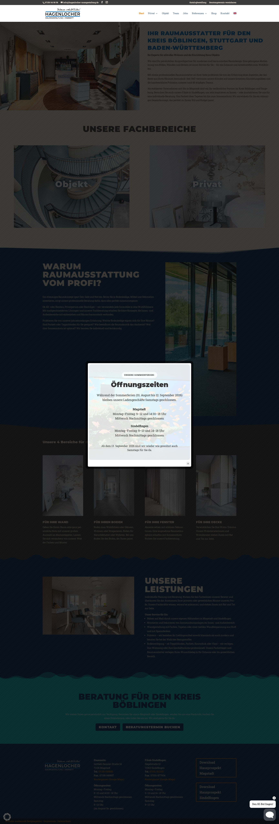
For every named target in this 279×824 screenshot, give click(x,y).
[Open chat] (270, 815)
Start (141, 13)
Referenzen (198, 13)
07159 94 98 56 (51, 2)
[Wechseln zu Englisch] (234, 17)
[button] (7, 817)
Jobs (185, 13)
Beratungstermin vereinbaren (222, 2)
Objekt (165, 13)
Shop (214, 13)
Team (176, 13)
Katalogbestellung (198, 2)
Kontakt (225, 13)
